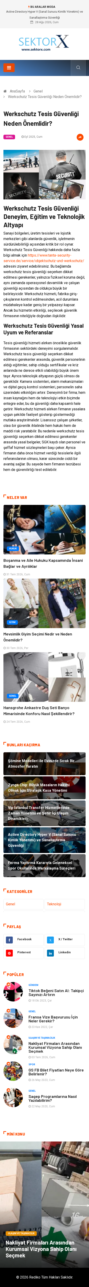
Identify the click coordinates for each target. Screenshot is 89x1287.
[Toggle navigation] (9, 67)
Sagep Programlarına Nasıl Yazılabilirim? (53, 1098)
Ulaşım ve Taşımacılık (42, 1038)
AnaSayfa (17, 91)
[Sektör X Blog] (44, 42)
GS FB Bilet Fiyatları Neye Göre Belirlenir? (56, 1071)
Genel (38, 91)
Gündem (33, 985)
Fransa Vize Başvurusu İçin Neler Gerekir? (53, 1018)
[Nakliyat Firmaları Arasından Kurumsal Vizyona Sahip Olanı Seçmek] (44, 1205)
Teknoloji (54, 904)
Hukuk (13, 548)
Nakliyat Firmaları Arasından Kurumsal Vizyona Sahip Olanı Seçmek (55, 1047)
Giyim (12, 622)
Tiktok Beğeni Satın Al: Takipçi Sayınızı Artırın (56, 992)
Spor (32, 1064)
